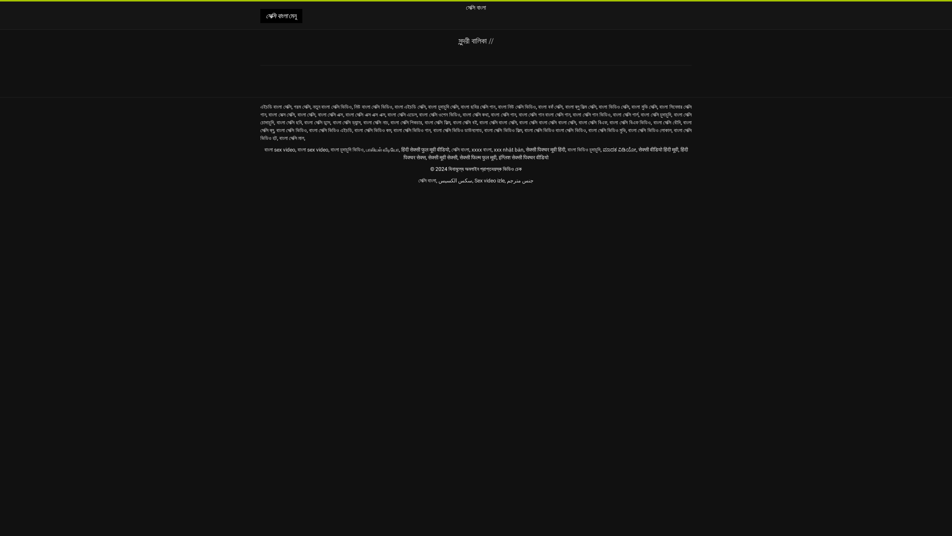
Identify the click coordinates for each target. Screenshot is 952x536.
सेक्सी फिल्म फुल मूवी (478, 157)
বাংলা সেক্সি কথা (476, 115)
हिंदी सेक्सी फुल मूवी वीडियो (425, 150)
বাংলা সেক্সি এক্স (330, 115)
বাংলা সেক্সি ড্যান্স (347, 122)
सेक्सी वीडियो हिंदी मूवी (658, 150)
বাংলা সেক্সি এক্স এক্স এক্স (365, 115)
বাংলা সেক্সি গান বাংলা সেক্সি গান (544, 115)
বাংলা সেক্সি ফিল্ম (437, 122)
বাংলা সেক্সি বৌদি (667, 122)
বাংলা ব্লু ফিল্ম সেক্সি (580, 107)
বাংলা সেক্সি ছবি (289, 122)
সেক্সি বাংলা (460, 150)
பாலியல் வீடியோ (382, 150)
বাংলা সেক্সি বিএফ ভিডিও (630, 122)
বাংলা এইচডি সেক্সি (410, 107)
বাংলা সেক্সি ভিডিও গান (412, 130)
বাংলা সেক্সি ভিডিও (291, 130)
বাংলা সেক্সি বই (465, 122)
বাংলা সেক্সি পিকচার (406, 122)
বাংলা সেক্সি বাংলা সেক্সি (498, 122)
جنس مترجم (520, 181)
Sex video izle (490, 181)
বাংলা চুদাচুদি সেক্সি (443, 107)
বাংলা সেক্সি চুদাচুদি (656, 115)
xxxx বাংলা (482, 150)
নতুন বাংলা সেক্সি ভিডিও (332, 107)
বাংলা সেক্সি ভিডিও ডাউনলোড (457, 130)
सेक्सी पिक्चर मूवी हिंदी (545, 150)
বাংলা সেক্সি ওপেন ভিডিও (439, 115)
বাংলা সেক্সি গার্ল (626, 115)
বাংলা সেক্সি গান (503, 115)
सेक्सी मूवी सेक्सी (442, 157)
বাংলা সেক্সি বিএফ (593, 122)
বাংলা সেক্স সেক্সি (281, 115)
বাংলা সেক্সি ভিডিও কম (372, 130)
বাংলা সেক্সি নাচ (375, 122)
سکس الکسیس (455, 181)
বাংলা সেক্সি (306, 115)
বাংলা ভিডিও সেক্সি (614, 107)
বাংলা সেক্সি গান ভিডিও (591, 115)
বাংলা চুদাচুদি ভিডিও (347, 150)
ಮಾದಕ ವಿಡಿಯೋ (619, 150)
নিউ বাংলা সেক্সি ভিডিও (373, 107)
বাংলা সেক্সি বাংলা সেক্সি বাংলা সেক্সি (547, 122)
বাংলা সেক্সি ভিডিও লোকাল (649, 130)
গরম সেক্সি (302, 107)
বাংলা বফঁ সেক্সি (550, 107)
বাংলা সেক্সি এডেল (402, 115)
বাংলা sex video (279, 150)
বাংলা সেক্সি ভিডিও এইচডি (330, 130)
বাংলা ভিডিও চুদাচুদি (584, 150)
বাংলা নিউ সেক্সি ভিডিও (517, 107)
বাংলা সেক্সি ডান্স (317, 122)
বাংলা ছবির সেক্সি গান (478, 107)
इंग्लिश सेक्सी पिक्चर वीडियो (524, 157)
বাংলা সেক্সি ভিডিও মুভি (607, 130)
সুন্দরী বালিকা (474, 40)
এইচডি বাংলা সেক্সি (276, 107)
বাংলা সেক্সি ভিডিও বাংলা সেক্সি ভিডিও (555, 130)
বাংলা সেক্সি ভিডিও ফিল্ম (503, 130)
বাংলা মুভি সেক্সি (644, 107)
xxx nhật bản (509, 150)
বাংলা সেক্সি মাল (291, 138)
